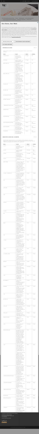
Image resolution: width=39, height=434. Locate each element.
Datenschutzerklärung (16, 37)
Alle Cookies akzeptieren (7, 44)
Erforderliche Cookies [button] (7, 47)
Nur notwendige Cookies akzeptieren (23, 41)
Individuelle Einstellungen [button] (7, 41)
